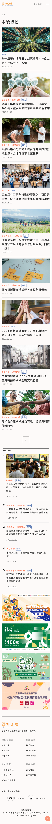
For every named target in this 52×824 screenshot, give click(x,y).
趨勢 (13, 326)
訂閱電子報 (31, 775)
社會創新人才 (8, 775)
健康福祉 (10, 505)
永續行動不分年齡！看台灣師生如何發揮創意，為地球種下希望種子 (26, 151)
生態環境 (6, 99)
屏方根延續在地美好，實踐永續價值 (24, 289)
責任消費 (11, 548)
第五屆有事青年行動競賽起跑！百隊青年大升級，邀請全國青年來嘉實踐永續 (26, 197)
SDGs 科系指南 (8, 780)
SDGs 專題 (31, 750)
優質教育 (16, 145)
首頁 (4, 14)
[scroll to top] (47, 818)
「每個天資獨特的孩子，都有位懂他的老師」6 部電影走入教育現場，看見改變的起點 (27, 487)
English (5, 755)
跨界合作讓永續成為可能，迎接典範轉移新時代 (26, 423)
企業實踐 (6, 326)
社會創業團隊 (8, 770)
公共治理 (6, 190)
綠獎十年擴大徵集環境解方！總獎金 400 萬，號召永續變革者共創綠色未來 (26, 106)
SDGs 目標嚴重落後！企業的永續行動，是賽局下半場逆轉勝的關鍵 (24, 333)
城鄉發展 (16, 285)
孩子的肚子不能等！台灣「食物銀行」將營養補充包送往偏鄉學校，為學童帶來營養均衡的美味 (27, 577)
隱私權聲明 (26, 809)
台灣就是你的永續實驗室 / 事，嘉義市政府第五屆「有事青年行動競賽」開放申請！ (26, 244)
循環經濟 (6, 372)
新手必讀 (30, 745)
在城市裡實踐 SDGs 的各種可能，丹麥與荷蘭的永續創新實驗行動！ (25, 378)
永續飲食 (6, 145)
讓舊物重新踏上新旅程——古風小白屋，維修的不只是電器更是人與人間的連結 (27, 532)
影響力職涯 (7, 235)
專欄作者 (6, 750)
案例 (4, 54)
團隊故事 (6, 745)
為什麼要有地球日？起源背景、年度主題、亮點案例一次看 (26, 61)
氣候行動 (16, 99)
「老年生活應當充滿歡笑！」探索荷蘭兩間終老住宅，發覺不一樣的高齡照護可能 (27, 510)
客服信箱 (30, 770)
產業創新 (16, 372)
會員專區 (38, 4)
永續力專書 (31, 755)
